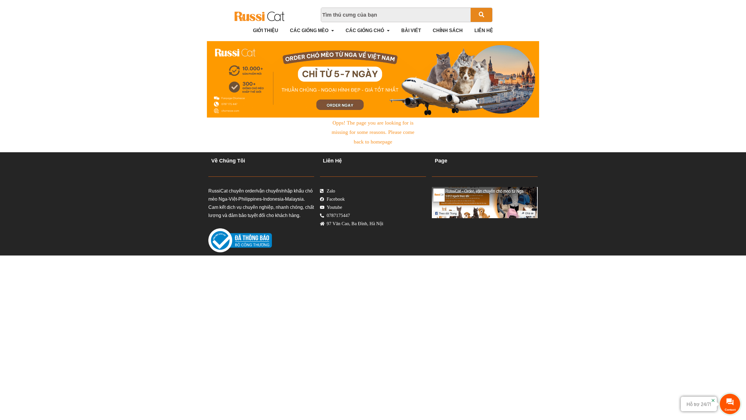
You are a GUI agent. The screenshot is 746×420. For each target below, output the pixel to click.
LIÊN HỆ (483, 30)
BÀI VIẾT (411, 30)
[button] (312, 30)
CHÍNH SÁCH (448, 30)
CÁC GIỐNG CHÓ (365, 30)
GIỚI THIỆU (265, 30)
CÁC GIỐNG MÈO (309, 30)
